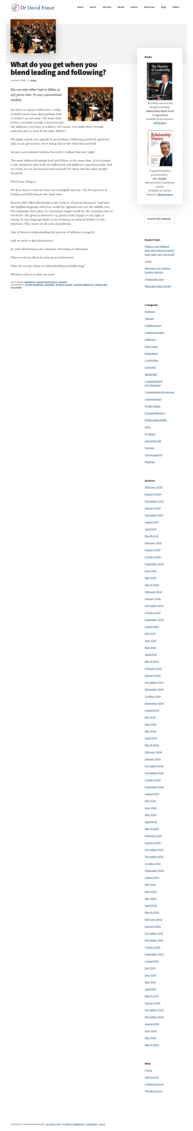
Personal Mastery (155, 413)
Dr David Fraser (64, 285)
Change (149, 318)
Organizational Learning (159, 392)
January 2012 (153, 926)
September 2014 (154, 703)
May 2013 (150, 814)
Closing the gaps (154, 279)
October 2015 (153, 612)
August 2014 (152, 710)
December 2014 (154, 682)
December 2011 (154, 933)
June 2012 (151, 891)
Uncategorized (153, 455)
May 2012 (150, 898)
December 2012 (154, 849)
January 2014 (153, 759)
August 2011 (152, 961)
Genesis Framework (74, 1124)
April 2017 (151, 529)
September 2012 (154, 870)
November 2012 (154, 856)
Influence (150, 339)
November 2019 (154, 501)
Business (150, 311)
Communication (154, 332)
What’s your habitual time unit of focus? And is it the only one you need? (160, 250)
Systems (149, 448)
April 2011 (151, 989)
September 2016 (154, 564)
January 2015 (153, 675)
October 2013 (153, 780)
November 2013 (154, 773)
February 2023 (154, 487)
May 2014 (150, 731)
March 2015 (152, 661)
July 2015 (150, 633)
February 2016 (153, 591)
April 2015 (151, 654)
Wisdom (63, 282)
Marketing (151, 374)
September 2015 (154, 619)
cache (148, 261)
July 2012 (150, 884)
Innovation (151, 346)
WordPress (91, 1124)
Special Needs (153, 441)
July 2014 (150, 717)
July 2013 (150, 800)
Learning (150, 367)
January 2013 (153, 842)
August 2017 (152, 522)
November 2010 (154, 1017)
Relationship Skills (47, 282)
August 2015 (152, 626)
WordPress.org (153, 1091)
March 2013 (152, 828)
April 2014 (151, 738)
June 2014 (151, 724)
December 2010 (154, 1010)
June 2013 (151, 808)
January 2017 (152, 550)
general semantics (83, 285)
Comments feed (154, 1084)
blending (50, 285)
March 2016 (152, 585)
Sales (148, 427)
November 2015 (154, 605)
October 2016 (153, 557)
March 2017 (152, 536)
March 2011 (152, 996)
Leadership (29, 282)
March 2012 (152, 912)
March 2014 (152, 745)
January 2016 (153, 598)
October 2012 (153, 863)
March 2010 (152, 1044)
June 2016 (151, 570)
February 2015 (153, 668)
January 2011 (152, 1003)
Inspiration (151, 353)
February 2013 (153, 835)
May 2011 (150, 982)
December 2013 (154, 766)
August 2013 (152, 794)
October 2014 (153, 696)
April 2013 (151, 821)
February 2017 (153, 543)
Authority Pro (53, 1124)
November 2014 (154, 689)
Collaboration (153, 325)
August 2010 (152, 1023)
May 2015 (150, 647)
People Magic (153, 406)
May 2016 (150, 577)
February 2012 (153, 919)
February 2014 (153, 752)
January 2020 (153, 494)
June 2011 (150, 975)
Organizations (153, 399)
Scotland (150, 434)
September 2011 (154, 954)
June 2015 (151, 640)
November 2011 (154, 940)
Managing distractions (158, 286)
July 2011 (150, 968)
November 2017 (154, 515)
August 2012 (152, 877)
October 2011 (152, 947)
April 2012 (151, 905)
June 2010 (151, 1031)
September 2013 (154, 787)
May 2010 (151, 1038)
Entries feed (152, 1077)
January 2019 (153, 508)
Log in (148, 1070)
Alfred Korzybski (34, 285)
